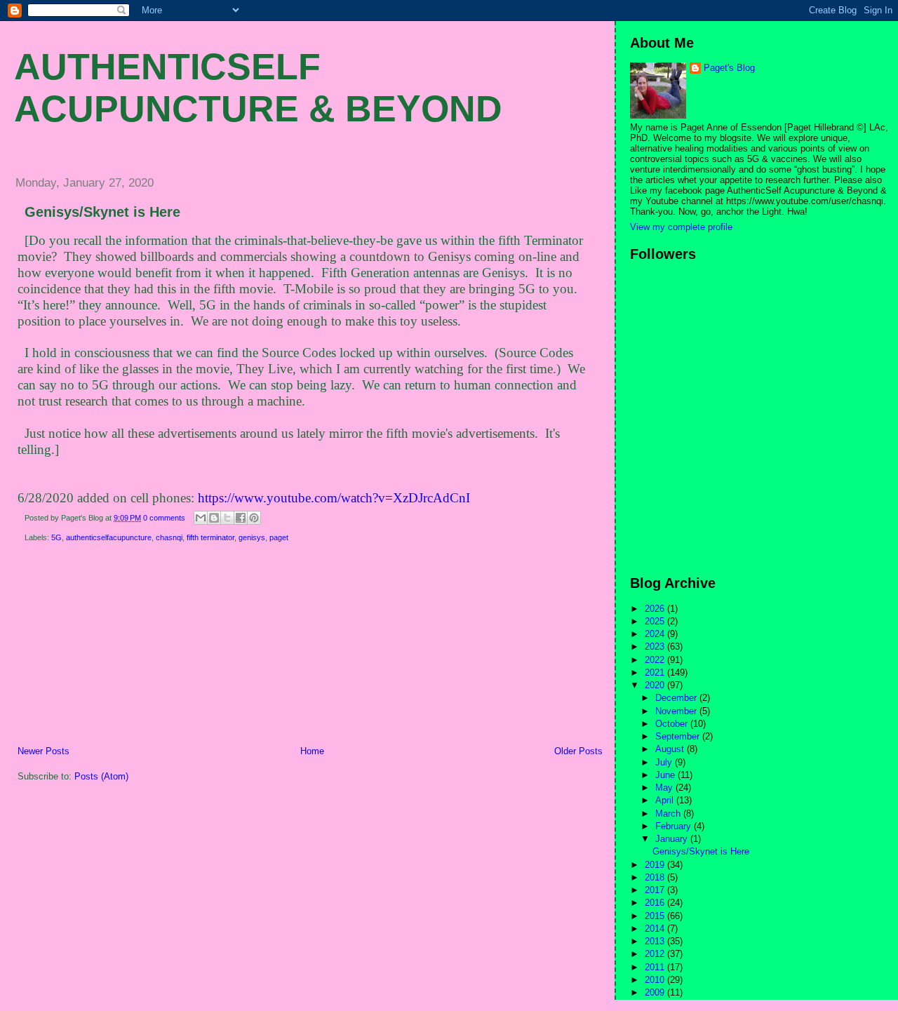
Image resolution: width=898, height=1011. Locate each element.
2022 (656, 660)
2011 (656, 967)
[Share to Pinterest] (254, 518)
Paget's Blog (729, 67)
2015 (656, 916)
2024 (656, 634)
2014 (656, 928)
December (677, 697)
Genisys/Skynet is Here (102, 212)
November (677, 711)
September (678, 736)
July (665, 762)
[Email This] (201, 518)
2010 (656, 980)
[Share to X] (227, 518)
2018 (656, 877)
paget (278, 537)
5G (56, 537)
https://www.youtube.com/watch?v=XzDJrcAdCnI (334, 497)
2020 (656, 685)
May (665, 787)
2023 (656, 646)
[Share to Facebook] (241, 518)
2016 (656, 902)
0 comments (164, 518)
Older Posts (578, 751)
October (672, 723)
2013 (656, 941)
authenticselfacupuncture (109, 537)
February (674, 826)
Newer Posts (43, 751)
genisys (252, 537)
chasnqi (169, 537)
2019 (656, 864)
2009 (656, 992)
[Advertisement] (109, 647)
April (665, 800)
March (669, 813)
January (672, 838)
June (666, 775)
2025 (656, 621)
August (671, 749)
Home (312, 751)
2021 (656, 672)
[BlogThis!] (214, 518)
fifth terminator (210, 537)
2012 (656, 954)
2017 (656, 890)
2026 (656, 608)
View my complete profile (681, 227)
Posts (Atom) (101, 776)
